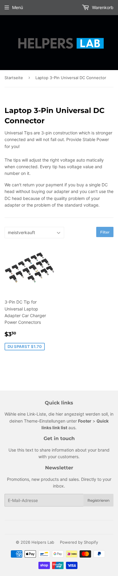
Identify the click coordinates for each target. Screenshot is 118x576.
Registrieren (98, 500)
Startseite (14, 77)
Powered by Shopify (79, 542)
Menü (17, 7)
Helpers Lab (42, 542)
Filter (105, 232)
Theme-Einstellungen (44, 420)
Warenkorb (102, 7)
